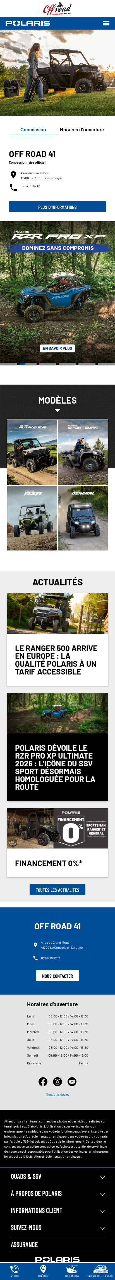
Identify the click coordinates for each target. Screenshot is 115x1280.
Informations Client (37, 1210)
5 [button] (86, 364)
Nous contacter (57, 976)
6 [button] (106, 364)
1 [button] (8, 364)
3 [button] (47, 364)
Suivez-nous (26, 1227)
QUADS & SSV (26, 1176)
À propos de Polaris (36, 1193)
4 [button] (67, 364)
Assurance (24, 1244)
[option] (57, 293)
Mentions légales (58, 1094)
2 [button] (28, 364)
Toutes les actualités (57, 890)
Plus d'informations (57, 207)
